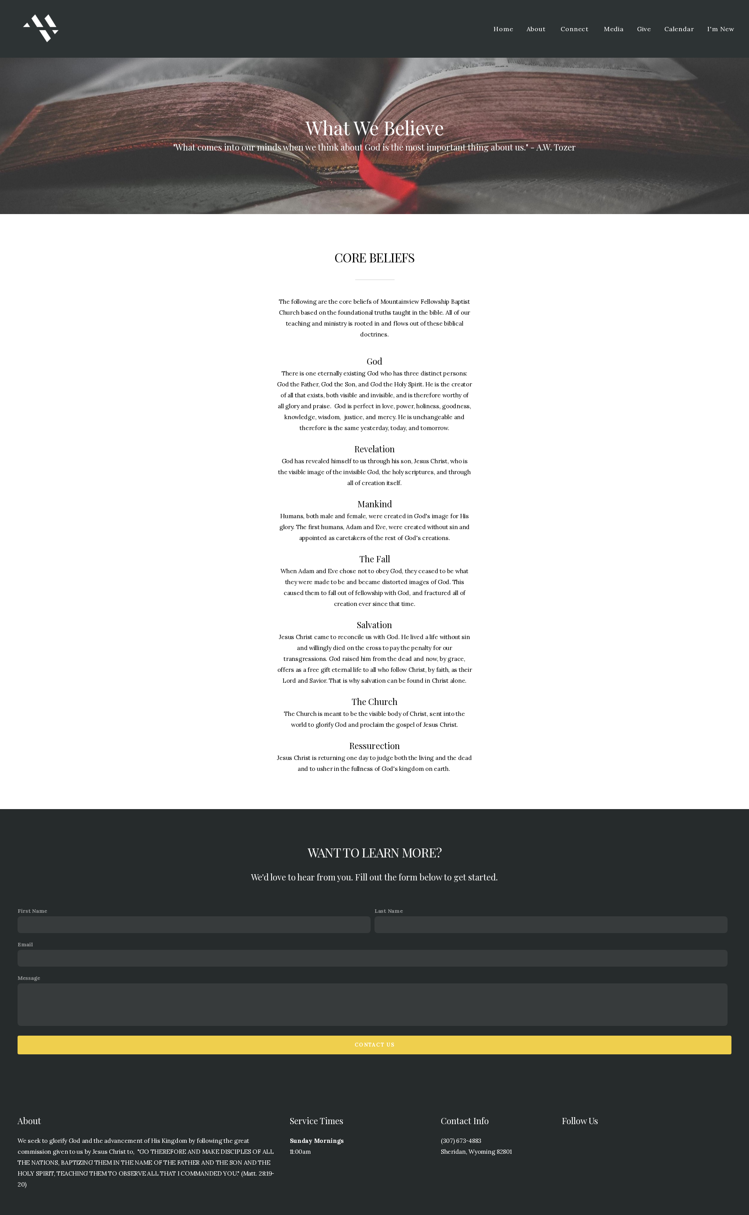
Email (25, 944)
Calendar (679, 29)
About (537, 29)
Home (503, 29)
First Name (32, 910)
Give (644, 29)
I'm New (721, 29)
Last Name (388, 910)
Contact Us (374, 1044)
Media (614, 29)
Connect (575, 29)
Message (29, 977)
